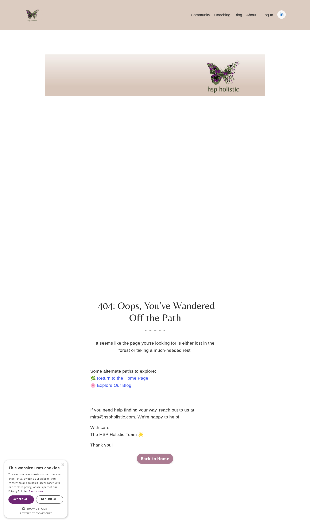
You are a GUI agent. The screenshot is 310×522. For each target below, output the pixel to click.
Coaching (222, 15)
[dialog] (35, 489)
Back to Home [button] (155, 458)
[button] (35, 508)
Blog (238, 15)
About (251, 15)
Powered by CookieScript (36, 513)
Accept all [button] (21, 499)
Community (200, 15)
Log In (268, 15)
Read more (36, 491)
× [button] (62, 464)
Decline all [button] (49, 499)
